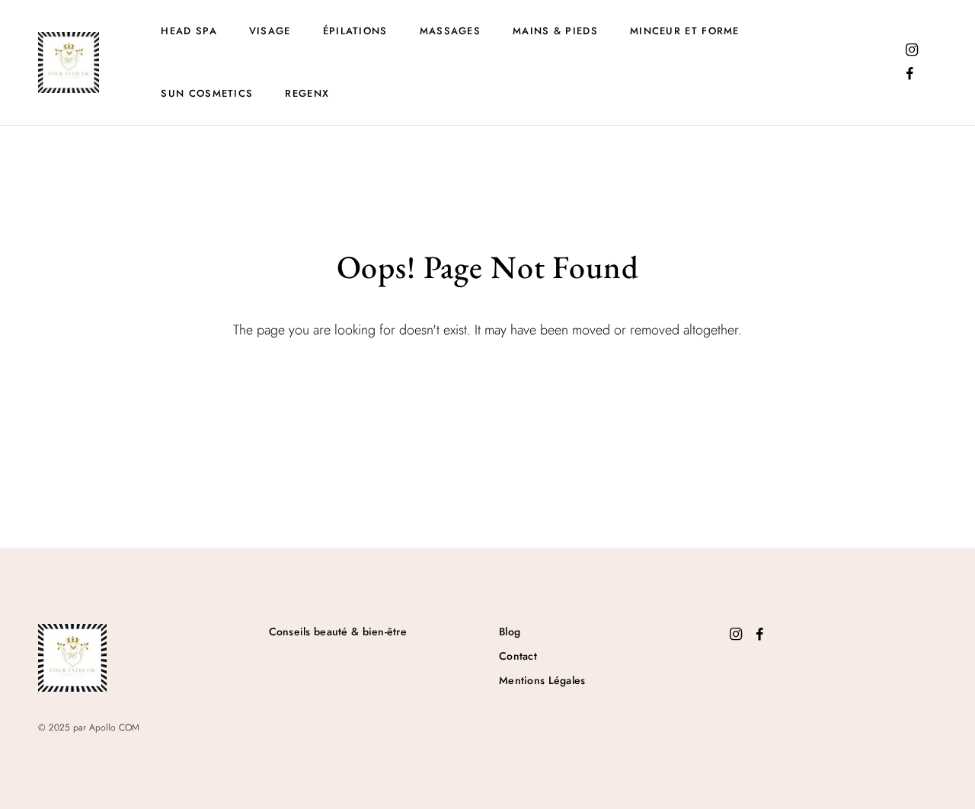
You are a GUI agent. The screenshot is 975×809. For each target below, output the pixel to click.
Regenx (307, 93)
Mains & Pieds (555, 31)
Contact (518, 656)
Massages (450, 31)
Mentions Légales (542, 680)
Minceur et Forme (685, 31)
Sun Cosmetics (207, 93)
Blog (509, 631)
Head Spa (188, 31)
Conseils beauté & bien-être (338, 631)
